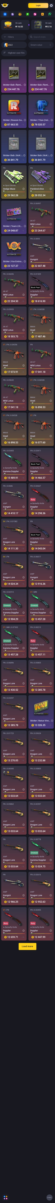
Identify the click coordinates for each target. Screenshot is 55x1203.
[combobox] (15, 45)
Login (38, 5)
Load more (27, 946)
